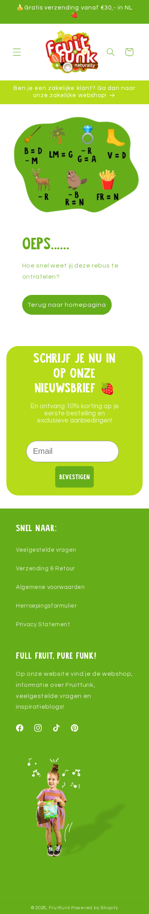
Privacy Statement (43, 624)
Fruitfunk (59, 908)
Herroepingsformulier (46, 606)
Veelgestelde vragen (46, 550)
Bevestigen (74, 476)
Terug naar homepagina (66, 305)
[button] (17, 52)
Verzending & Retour (45, 569)
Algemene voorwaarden (50, 587)
